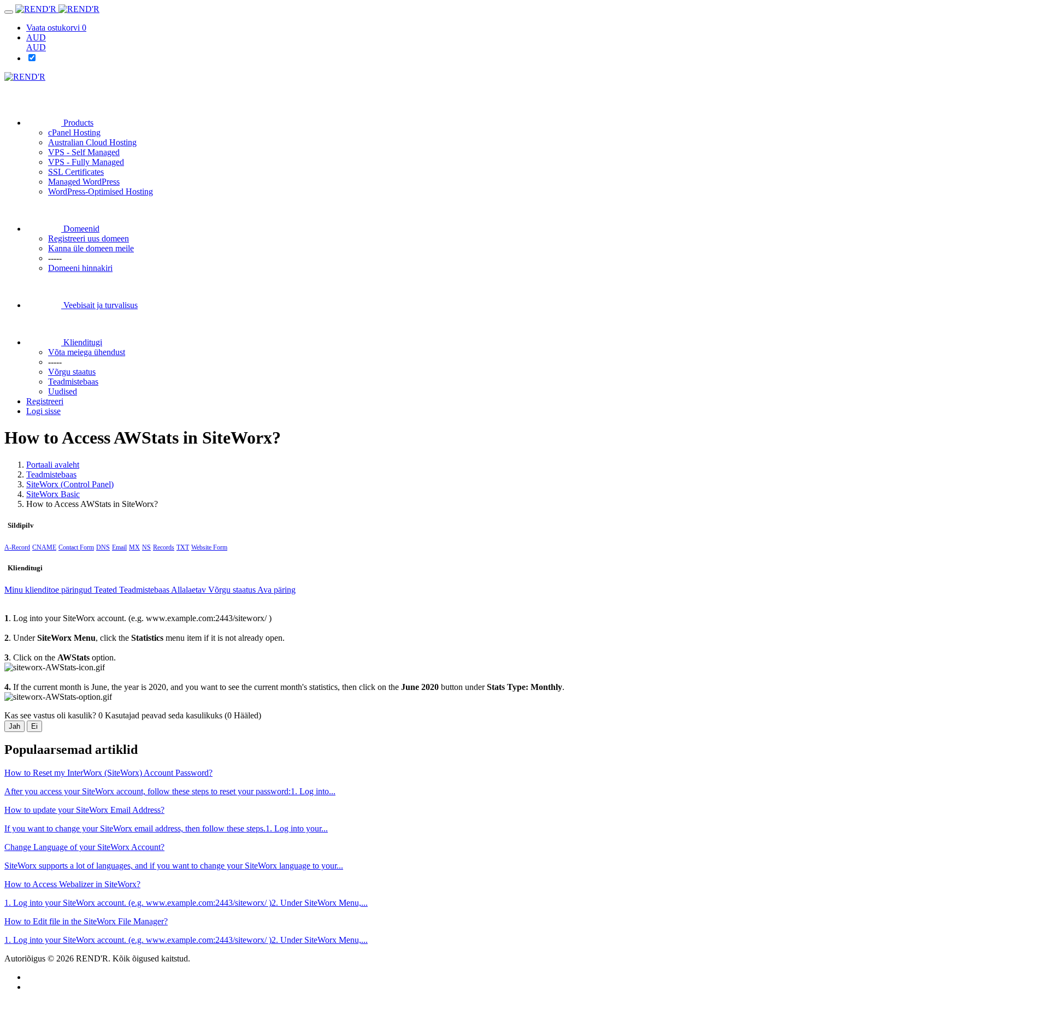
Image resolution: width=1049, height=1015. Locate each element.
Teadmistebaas (51, 474)
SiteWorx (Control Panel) (70, 484)
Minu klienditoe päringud (49, 589)
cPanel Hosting (74, 132)
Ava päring (276, 589)
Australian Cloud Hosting (92, 142)
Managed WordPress (84, 181)
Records (163, 547)
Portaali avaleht (52, 464)
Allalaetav (189, 589)
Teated (106, 589)
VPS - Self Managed (84, 152)
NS (146, 547)
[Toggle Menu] (8, 12)
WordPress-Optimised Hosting (100, 191)
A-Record (17, 547)
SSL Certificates (76, 171)
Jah (14, 726)
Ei (34, 726)
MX (134, 547)
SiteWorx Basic (53, 494)
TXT (182, 547)
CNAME (44, 547)
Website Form (209, 547)
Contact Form (76, 547)
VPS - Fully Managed (86, 162)
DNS (103, 547)
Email (119, 547)
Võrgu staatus (232, 589)
